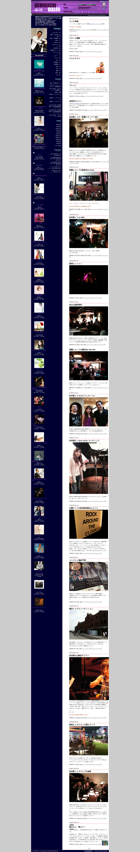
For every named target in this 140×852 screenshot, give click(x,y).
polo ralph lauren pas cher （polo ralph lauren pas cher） (55, 159)
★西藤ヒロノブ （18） (55, 50)
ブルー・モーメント (39, 553)
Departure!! (33, 126)
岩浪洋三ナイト (75, 101)
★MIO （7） (58, 40)
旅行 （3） (58, 66)
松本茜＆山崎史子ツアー (79, 655)
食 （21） (59, 74)
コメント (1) (89, 601)
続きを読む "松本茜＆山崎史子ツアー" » (78, 714)
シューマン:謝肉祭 (39, 204)
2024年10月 (58, 139)
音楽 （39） (58, 72)
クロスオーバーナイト (95, 23)
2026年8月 (58, 124)
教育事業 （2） (57, 64)
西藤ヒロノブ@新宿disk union (81, 170)
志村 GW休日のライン (55, 83)
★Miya (78, 344)
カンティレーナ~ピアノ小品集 (39, 350)
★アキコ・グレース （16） (57, 45)
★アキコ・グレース (81, 29)
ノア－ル (40, 589)
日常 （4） (58, 68)
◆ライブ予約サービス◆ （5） (56, 35)
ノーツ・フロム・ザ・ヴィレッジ (39, 607)
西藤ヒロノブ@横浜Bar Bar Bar (82, 350)
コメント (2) (89, 51)
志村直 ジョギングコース (55, 95)
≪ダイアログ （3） (56, 32)
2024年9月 (58, 141)
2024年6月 (58, 143)
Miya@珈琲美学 (75, 305)
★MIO (78, 161)
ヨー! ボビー (39, 571)
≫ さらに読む (58, 145)
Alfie (40, 223)
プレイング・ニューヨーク (39, 516)
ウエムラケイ (74, 58)
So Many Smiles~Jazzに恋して (39, 241)
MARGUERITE (39, 295)
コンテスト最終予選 (77, 560)
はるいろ (40, 406)
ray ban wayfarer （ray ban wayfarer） (56, 154)
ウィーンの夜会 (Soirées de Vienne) (39, 175)
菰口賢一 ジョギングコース (55, 98)
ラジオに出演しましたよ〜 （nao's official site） (55, 167)
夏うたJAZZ (39, 369)
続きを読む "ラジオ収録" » (75, 26)
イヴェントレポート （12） (57, 53)
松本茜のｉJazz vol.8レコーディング (84, 441)
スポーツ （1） (57, 56)
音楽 (92, 29)
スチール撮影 (74, 38)
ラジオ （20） (57, 58)
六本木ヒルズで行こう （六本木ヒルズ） (56, 171)
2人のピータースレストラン (39, 194)
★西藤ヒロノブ (89, 161)
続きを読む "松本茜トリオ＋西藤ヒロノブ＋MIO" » (81, 158)
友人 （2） (58, 60)
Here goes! (39, 313)
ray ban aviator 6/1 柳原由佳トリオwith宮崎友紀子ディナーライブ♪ (55, 106)
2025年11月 (58, 128)
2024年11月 (58, 137)
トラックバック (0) (97, 51)
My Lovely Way (39, 277)
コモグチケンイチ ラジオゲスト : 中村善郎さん (55, 85)
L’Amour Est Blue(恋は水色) (39, 88)
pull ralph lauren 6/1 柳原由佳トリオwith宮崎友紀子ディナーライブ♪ (55, 111)
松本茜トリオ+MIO (77, 217)
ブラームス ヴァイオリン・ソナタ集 (39, 443)
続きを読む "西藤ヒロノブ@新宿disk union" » (80, 206)
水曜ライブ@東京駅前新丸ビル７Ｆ (83, 508)
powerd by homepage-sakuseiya (101, 851)
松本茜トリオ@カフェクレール (82, 396)
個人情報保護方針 (88, 851)
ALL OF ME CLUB (77, 103)
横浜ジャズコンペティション (81, 609)
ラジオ (88, 29)
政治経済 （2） (57, 62)
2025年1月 (58, 133)
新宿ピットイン (75, 264)
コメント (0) (103, 29)
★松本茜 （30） (57, 48)
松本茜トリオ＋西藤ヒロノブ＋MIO (83, 117)
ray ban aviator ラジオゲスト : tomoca (55, 115)
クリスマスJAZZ (39, 332)
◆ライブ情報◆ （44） (55, 38)
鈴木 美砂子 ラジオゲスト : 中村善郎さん (55, 89)
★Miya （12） (57, 42)
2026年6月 (58, 126)
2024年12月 (58, 135)
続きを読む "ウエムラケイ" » (76, 75)
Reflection (34, 461)
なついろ (40, 260)
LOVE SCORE (39, 165)
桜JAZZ (34, 425)
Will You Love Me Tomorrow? (39, 144)
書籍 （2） (58, 70)
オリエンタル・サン (39, 535)
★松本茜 (79, 110)
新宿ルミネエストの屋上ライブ (82, 725)
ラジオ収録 (73, 21)
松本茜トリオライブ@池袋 (80, 771)
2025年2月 (58, 131)
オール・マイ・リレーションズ (39, 498)
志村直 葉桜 (58, 92)
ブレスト (73, 85)
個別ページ (96, 29)
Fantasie (40, 154)
